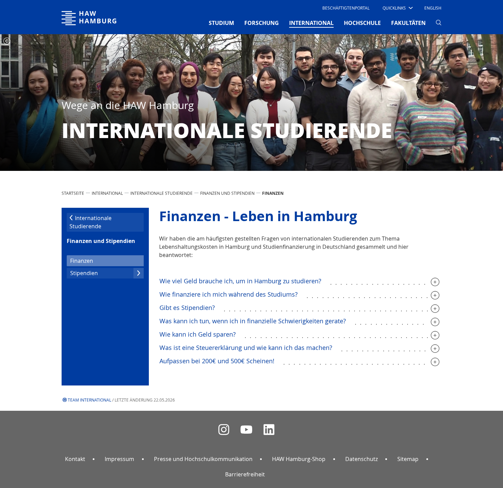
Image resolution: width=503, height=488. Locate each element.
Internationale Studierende (161, 193)
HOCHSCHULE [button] (362, 23)
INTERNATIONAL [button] (311, 23)
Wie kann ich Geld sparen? (197, 334)
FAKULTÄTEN (408, 23)
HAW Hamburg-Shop (298, 459)
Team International (89, 400)
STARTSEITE (73, 193)
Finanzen (93, 261)
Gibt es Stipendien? (187, 307)
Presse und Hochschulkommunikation (203, 459)
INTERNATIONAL (107, 193)
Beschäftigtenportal (346, 8)
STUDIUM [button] (221, 23)
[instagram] (224, 429)
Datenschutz (361, 459)
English (432, 8)
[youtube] (246, 429)
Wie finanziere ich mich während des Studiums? (228, 294)
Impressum (119, 459)
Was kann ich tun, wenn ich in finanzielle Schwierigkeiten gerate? (252, 321)
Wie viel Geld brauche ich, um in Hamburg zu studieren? (240, 281)
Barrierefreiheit (245, 474)
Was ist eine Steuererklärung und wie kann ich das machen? (245, 347)
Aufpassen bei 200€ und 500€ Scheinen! (216, 361)
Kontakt (75, 459)
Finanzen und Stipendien (227, 193)
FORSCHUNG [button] (261, 23)
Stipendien (84, 273)
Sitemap (407, 459)
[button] (397, 8)
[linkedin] (269, 429)
